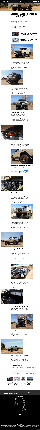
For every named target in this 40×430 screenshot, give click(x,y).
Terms (24, 401)
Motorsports (16, 404)
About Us (24, 405)
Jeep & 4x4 (16, 400)
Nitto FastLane (24, 409)
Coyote (24, 224)
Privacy (24, 402)
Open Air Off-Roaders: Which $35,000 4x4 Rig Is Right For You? (24, 371)
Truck (16, 401)
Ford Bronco (13, 22)
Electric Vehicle (16, 403)
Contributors (24, 398)
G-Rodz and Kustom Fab (19, 67)
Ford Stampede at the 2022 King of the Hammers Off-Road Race (24, 373)
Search (24, 400)
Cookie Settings (24, 410)
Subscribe (30, 392)
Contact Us (23, 399)
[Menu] (1, 1)
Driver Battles (24, 408)
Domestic (16, 398)
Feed (23, 403)
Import (16, 402)
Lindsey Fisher (20, 18)
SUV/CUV (16, 399)
